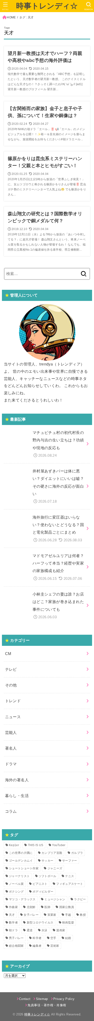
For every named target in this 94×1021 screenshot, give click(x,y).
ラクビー (80, 899)
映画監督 (68, 922)
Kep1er (14, 845)
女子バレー (31, 915)
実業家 (51, 915)
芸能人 (11, 732)
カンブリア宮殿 (51, 853)
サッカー (47, 860)
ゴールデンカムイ (21, 860)
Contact (24, 999)
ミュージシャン (54, 899)
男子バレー (16, 938)
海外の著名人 (17, 780)
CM (8, 653)
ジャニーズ (54, 868)
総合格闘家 (16, 945)
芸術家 (54, 945)
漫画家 (60, 930)
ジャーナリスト (19, 876)
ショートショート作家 (24, 868)
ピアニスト (40, 884)
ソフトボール (47, 876)
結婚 (68, 938)
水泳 (44, 930)
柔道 (30, 930)
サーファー (69, 860)
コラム (11, 811)
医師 (47, 907)
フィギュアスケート (69, 884)
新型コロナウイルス (40, 922)
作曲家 (13, 907)
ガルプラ (77, 853)
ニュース (13, 717)
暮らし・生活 (17, 795)
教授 (83, 915)
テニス (69, 876)
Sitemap (42, 999)
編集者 (37, 945)
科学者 (37, 938)
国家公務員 (66, 907)
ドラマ (11, 764)
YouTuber (58, 845)
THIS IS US (35, 845)
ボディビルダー (43, 891)
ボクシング (16, 891)
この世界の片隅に (21, 853)
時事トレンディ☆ (47, 6)
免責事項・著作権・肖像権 (46, 1005)
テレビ (11, 669)
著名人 (11, 748)
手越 (68, 915)
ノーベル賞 (16, 884)
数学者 (13, 922)
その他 (11, 685)
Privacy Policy (64, 999)
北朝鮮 (31, 907)
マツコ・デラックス (22, 899)
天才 (12, 915)
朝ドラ (13, 930)
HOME (11, 17)
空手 (53, 938)
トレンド (13, 701)
